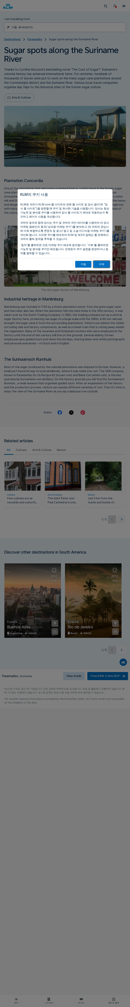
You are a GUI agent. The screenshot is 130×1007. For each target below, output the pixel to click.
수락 (101, 264)
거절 (83, 264)
